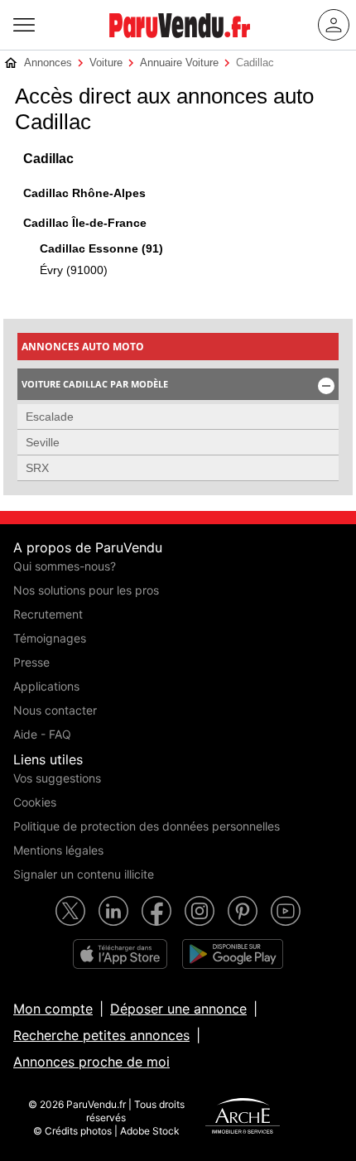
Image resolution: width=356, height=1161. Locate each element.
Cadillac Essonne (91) (101, 248)
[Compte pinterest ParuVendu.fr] (242, 911)
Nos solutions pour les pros (86, 590)
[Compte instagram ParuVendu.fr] (199, 911)
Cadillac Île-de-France (85, 222)
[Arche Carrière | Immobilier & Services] (242, 1118)
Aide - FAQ (42, 734)
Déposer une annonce (178, 1008)
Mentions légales (58, 850)
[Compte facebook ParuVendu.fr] (156, 911)
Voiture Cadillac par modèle (179, 386)
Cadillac (48, 159)
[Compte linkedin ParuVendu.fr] (113, 911)
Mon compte (53, 1008)
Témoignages (49, 638)
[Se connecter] (333, 25)
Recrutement (48, 614)
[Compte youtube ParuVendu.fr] (286, 911)
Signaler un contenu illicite (83, 874)
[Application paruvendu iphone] (120, 954)
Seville (43, 442)
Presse (31, 662)
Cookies (34, 802)
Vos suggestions (57, 778)
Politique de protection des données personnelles (146, 826)
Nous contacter (55, 710)
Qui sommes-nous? (64, 566)
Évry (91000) (74, 270)
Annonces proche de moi (91, 1061)
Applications (46, 686)
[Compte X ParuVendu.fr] (70, 911)
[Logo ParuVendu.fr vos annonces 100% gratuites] (179, 44)
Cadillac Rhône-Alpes (84, 193)
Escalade (50, 416)
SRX (37, 468)
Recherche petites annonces (101, 1035)
